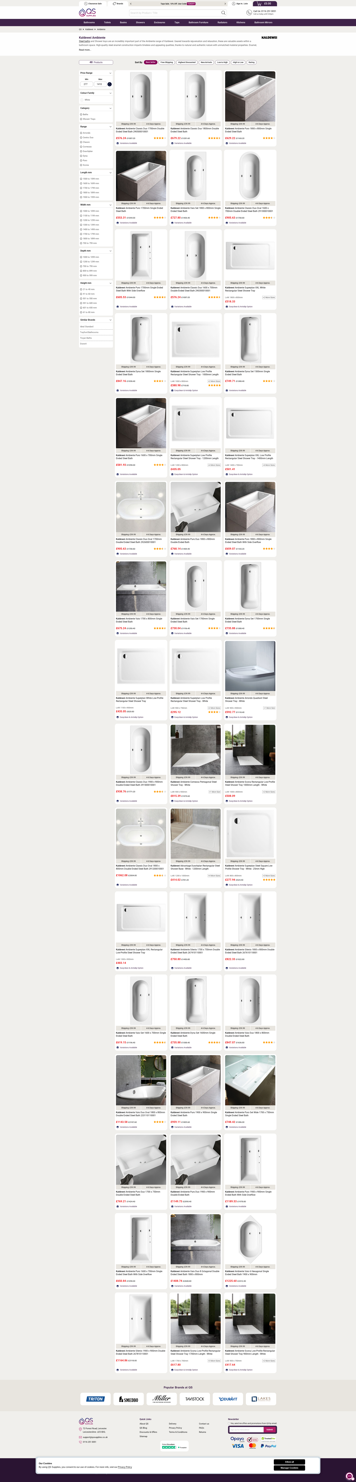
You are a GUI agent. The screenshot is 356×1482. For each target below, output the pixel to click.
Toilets (107, 22)
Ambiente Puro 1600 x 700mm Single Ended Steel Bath (139, 457)
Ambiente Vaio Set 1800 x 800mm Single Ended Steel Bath (196, 209)
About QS (144, 1423)
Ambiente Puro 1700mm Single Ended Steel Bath (139, 209)
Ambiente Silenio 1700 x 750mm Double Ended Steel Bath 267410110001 (195, 951)
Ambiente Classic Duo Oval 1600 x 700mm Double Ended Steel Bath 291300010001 (249, 209)
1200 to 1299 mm (91, 220)
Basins (123, 22)
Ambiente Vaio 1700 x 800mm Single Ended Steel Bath (139, 620)
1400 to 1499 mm (91, 229)
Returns (202, 1432)
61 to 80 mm (89, 312)
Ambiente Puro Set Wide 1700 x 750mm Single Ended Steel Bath (249, 1114)
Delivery (172, 1423)
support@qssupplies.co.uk (95, 1437)
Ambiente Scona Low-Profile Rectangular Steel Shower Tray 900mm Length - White (250, 1352)
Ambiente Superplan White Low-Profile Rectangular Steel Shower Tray (139, 699)
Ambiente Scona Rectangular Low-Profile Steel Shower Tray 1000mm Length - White (250, 783)
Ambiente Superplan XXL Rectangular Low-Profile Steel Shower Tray (139, 951)
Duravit (83, 343)
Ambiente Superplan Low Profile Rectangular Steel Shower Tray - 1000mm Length (195, 373)
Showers (140, 22)
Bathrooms (89, 22)
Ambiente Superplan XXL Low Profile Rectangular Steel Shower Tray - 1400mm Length (249, 457)
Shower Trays (89, 119)
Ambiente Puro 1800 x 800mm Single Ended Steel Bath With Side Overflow (248, 540)
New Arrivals (206, 62)
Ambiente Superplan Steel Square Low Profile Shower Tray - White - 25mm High (248, 867)
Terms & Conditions (178, 1432)
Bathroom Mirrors (263, 22)
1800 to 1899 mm (91, 192)
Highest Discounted (187, 62)
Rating (251, 62)
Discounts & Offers (148, 1432)
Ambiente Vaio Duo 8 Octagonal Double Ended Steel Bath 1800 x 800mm (195, 1273)
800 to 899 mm (90, 271)
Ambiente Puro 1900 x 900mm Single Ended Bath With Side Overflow (248, 1193)
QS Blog (143, 1428)
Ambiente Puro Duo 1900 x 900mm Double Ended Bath (193, 1193)
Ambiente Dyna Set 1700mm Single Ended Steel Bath (247, 620)
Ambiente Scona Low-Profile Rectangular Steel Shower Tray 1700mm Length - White (195, 1352)
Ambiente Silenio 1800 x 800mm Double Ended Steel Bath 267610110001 (249, 951)
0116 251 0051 (89, 1442)
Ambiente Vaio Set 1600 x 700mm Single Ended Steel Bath (141, 1034)
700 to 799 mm (90, 243)
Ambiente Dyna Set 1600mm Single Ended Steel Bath (193, 1034)
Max (100, 79)
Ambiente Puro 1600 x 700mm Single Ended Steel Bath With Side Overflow (139, 1273)
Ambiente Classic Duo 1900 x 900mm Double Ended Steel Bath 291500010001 (139, 783)
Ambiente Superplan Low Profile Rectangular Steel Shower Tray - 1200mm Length (195, 457)
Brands (120, 4)
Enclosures (159, 22)
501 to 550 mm (90, 298)
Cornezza (87, 146)
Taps (177, 22)
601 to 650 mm (90, 307)
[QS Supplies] (87, 12)
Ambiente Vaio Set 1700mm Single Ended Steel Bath (193, 620)
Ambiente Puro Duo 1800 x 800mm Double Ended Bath (193, 540)
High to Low (238, 62)
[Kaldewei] (269, 37)
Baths (85, 114)
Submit (269, 1429)
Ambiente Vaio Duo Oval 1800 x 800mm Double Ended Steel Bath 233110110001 (140, 1114)
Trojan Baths (86, 338)
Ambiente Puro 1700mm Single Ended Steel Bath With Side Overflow (139, 289)
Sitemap (143, 1436)
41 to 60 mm (89, 294)
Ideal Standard (86, 326)
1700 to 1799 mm (91, 188)
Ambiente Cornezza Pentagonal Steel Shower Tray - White (194, 783)
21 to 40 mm (89, 289)
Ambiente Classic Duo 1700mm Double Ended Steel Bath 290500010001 (140, 130)
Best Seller (150, 62)
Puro (85, 160)
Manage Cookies (289, 1468)
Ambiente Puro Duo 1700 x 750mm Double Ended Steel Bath (138, 1193)
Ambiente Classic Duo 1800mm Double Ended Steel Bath (195, 130)
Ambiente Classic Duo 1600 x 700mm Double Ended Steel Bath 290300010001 (194, 289)
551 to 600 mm (90, 303)
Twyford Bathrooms (89, 332)
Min (86, 79)
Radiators (222, 22)
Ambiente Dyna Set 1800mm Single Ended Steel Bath (138, 373)
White (87, 100)
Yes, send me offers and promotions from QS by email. (254, 1423)
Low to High (222, 62)
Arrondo (86, 133)
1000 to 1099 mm (91, 211)
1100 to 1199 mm (91, 215)
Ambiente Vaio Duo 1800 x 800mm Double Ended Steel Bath (247, 1034)
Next (225, 4)
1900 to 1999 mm (91, 197)
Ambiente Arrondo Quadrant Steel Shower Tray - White (246, 699)
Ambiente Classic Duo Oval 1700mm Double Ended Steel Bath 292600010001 (139, 540)
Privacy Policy (175, 1428)
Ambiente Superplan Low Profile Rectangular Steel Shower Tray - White (191, 699)
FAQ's (201, 1428)
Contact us (204, 1423)
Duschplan (88, 151)
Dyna (85, 156)
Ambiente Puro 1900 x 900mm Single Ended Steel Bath (194, 1114)
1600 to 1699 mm (91, 183)
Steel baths (84, 41)
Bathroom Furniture (198, 22)
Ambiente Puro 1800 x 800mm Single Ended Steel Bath (248, 130)
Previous (130, 4)
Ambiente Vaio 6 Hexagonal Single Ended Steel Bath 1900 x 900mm (247, 1273)
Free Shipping (167, 62)
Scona (86, 165)
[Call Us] (249, 12)
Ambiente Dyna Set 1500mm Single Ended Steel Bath (247, 373)
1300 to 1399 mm (91, 225)
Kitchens (241, 22)
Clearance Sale (95, 4)
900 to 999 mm (90, 275)
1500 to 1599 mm (91, 179)
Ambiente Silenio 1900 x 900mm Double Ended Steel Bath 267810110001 (140, 1352)
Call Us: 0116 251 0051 (264, 11)
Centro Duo (88, 137)
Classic (86, 142)
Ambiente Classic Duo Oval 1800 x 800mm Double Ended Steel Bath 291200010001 (140, 867)
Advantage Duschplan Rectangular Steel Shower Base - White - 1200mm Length (195, 867)
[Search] (223, 13)
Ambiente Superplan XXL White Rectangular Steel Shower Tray (245, 289)
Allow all (289, 1462)
